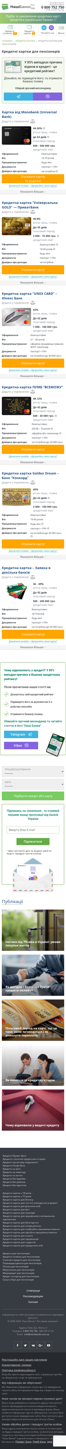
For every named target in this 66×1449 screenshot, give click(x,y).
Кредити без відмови (14, 1178)
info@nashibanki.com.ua (36, 1334)
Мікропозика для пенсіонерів (18, 1269)
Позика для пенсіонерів (15, 1266)
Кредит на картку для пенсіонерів (21, 1276)
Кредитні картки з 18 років (17, 1193)
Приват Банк (23, 1441)
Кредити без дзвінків (14, 1182)
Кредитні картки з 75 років (17, 1196)
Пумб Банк (39, 1441)
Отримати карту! (33, 270)
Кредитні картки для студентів (19, 1242)
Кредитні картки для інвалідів (19, 1212)
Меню (61, 33)
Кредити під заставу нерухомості (20, 1162)
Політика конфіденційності (19, 1370)
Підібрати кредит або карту (33, 796)
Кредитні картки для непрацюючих (22, 1225)
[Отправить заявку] (16, 135)
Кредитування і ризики (16, 1365)
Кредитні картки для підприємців (20, 1239)
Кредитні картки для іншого (18, 1235)
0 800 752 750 (52, 7)
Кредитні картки (29, 32)
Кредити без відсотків (14, 1185)
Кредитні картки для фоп (16, 1209)
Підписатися (33, 841)
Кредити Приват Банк (14, 1155)
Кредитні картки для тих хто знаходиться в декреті (30, 1202)
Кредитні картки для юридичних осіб (23, 1245)
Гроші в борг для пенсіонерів (18, 1279)
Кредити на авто (12, 1168)
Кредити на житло (13, 1175)
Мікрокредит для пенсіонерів (18, 1273)
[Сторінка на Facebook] (17, 1345)
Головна (7, 40)
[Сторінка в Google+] (40, 1345)
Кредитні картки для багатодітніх (20, 1222)
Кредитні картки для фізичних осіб (21, 1206)
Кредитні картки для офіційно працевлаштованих (30, 1232)
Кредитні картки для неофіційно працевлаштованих (31, 1229)
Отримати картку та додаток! (33, 179)
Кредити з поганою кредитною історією (24, 1159)
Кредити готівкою (8, 32)
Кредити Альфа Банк (14, 1165)
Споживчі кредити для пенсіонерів (21, 1259)
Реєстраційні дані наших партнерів (24, 1359)
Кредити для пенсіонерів (16, 1253)
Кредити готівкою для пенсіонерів (21, 1256)
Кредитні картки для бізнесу (18, 1199)
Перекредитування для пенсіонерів (22, 1263)
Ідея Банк (53, 1441)
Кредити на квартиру (14, 1172)
